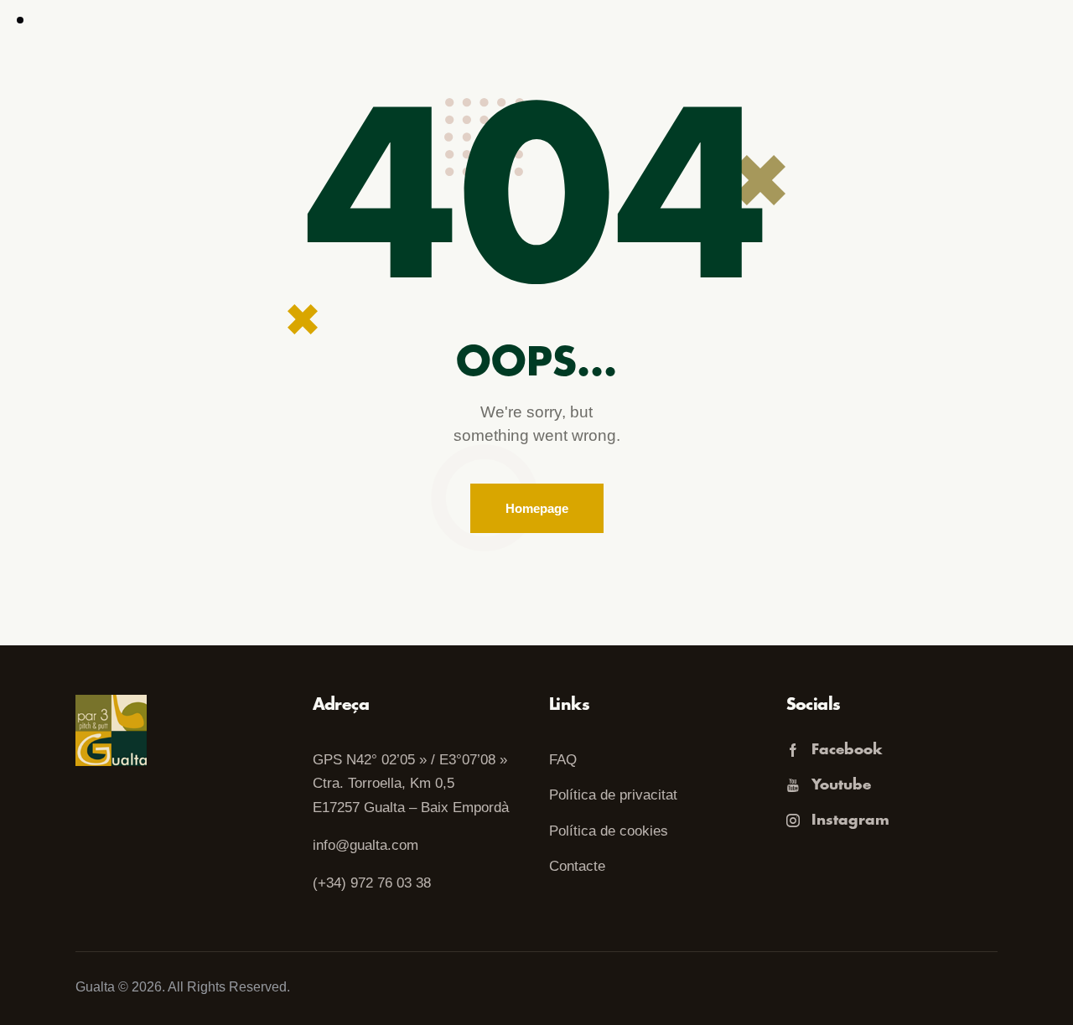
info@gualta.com (365, 845)
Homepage (536, 508)
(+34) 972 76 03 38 (372, 883)
